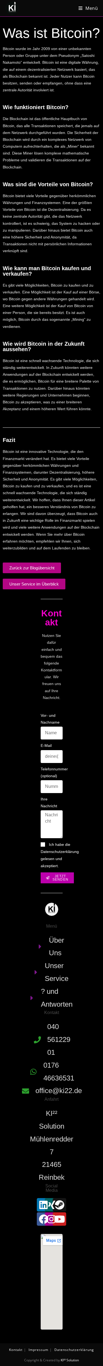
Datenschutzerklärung (74, 1349)
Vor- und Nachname (50, 718)
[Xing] (51, 1204)
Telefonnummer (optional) (54, 772)
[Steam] (59, 1204)
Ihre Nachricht (49, 802)
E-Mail (46, 745)
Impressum (38, 1349)
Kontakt (16, 1349)
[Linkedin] (43, 1204)
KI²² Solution (70, 1360)
